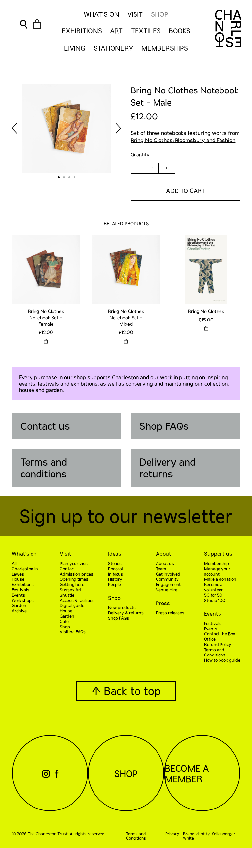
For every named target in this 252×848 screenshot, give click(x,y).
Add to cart (185, 190)
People (114, 584)
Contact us (45, 426)
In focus (115, 574)
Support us (218, 554)
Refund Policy (217, 644)
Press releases (170, 612)
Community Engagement (168, 582)
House (18, 579)
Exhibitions (23, 584)
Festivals (20, 589)
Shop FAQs (164, 426)
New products (122, 607)
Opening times (74, 579)
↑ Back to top (126, 690)
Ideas (114, 554)
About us (165, 563)
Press (163, 603)
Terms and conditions (43, 467)
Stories (115, 563)
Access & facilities (77, 600)
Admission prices (76, 574)
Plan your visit (74, 563)
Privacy (172, 833)
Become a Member (187, 773)
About (163, 554)
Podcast (116, 568)
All (14, 563)
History (115, 579)
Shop (159, 14)
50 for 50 (213, 595)
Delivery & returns (126, 612)
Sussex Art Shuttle (71, 592)
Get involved (168, 574)
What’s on (24, 554)
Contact (67, 568)
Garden (19, 605)
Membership (216, 563)
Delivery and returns (167, 467)
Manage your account (217, 571)
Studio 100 (214, 600)
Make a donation (220, 579)
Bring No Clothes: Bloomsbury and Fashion (183, 140)
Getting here (72, 584)
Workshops (23, 600)
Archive (19, 610)
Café (64, 621)
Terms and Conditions (214, 652)
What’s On (101, 14)
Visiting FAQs (73, 631)
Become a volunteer (213, 587)
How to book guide (222, 660)
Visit (135, 14)
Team (161, 568)
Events (18, 595)
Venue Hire (166, 589)
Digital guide (72, 605)
